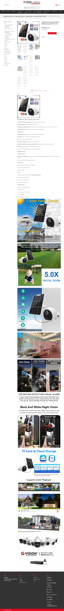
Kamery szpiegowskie (37, 11)
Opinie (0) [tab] (45, 90)
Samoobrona (39, 12)
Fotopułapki (6, 36)
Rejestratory (13, 11)
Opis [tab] (32, 90)
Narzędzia (26, 12)
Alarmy (60, 11)
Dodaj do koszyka (52, 33)
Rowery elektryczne (46, 11)
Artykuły (45, 12)
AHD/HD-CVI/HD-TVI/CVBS (9, 28)
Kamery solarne (7, 32)
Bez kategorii (6, 65)
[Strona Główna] (39, 16)
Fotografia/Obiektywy (7, 52)
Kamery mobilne (7, 27)
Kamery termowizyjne (8, 35)
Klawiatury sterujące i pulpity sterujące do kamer (9, 25)
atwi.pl (10, 609)
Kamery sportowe (7, 37)
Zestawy (3, 11)
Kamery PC (6, 40)
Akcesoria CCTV (20, 11)
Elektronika (20, 12)
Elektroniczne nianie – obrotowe (9, 39)
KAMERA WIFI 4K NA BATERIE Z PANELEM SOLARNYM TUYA (52, 16)
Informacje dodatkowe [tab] (38, 90)
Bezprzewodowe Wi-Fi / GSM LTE (9, 31)
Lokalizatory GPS (28, 11)
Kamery (8, 11)
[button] (39, 22)
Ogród (34, 12)
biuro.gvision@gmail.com (53, 594)
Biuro (30, 12)
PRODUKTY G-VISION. (7, 63)
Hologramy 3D (54, 11)
